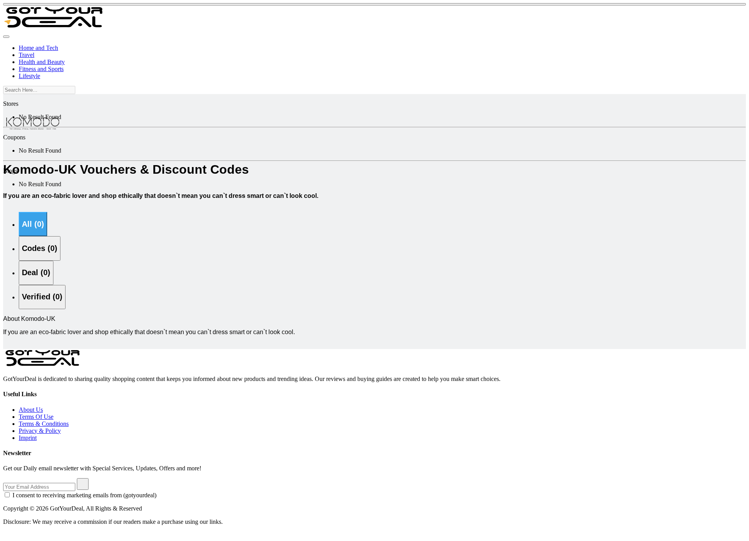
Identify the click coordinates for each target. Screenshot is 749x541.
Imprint (28, 437)
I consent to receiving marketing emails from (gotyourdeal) (84, 495)
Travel (26, 55)
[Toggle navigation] (6, 37)
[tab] (33, 224)
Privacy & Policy (40, 430)
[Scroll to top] (374, 4)
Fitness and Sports (41, 69)
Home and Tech (38, 47)
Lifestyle (29, 76)
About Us (31, 409)
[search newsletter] (83, 484)
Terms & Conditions (44, 423)
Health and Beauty (42, 62)
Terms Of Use (36, 416)
